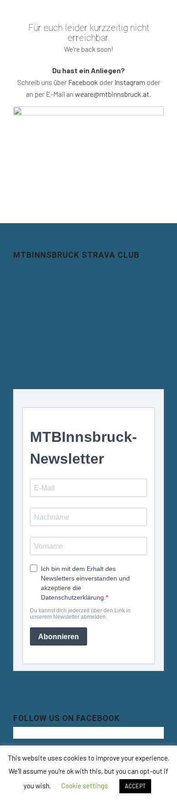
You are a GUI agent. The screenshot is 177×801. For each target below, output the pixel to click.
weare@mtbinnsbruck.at (112, 94)
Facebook (83, 82)
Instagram (129, 82)
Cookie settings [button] (84, 785)
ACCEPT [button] (135, 786)
